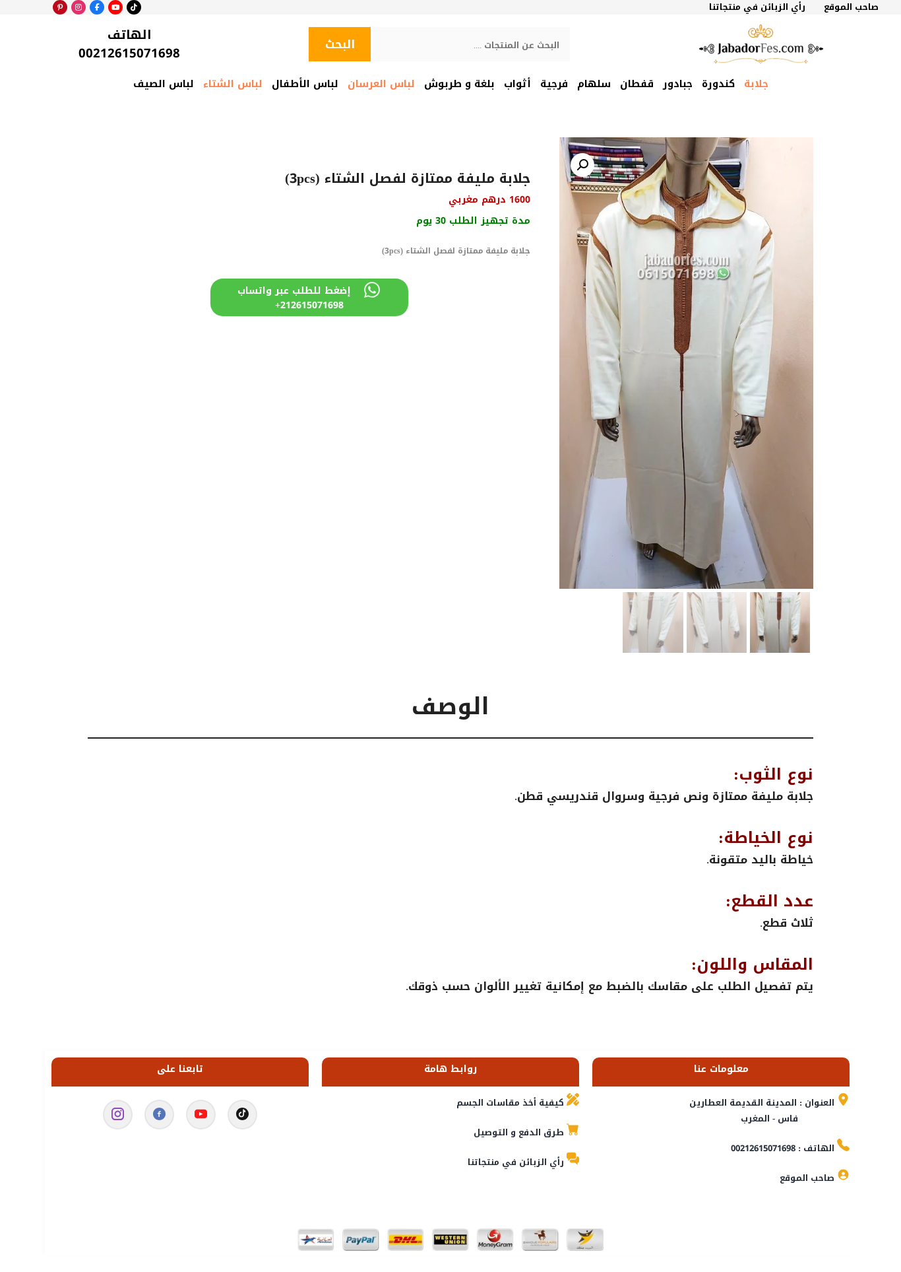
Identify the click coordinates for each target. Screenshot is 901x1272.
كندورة (718, 84)
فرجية (554, 84)
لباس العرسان (381, 84)
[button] (582, 165)
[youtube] (201, 1117)
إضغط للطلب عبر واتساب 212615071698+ (294, 298)
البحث (340, 44)
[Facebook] (97, 7)
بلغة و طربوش (459, 84)
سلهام (594, 84)
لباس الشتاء (233, 84)
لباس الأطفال (305, 84)
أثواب (517, 84)
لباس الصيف (163, 84)
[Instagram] (78, 7)
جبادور (678, 84)
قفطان (637, 84)
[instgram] (117, 1117)
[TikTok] (134, 7)
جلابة (756, 84)
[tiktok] (242, 1117)
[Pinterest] (60, 7)
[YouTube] (115, 7)
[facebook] (159, 1117)
